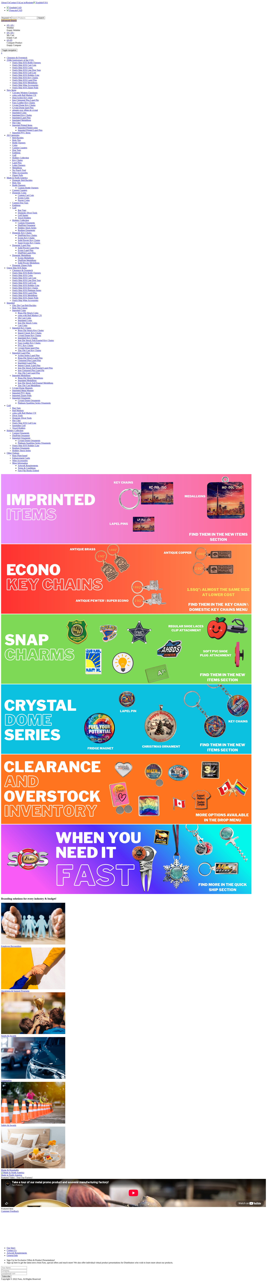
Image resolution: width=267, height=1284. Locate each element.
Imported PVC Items (21, 133)
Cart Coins (22, 325)
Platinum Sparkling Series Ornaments (34, 403)
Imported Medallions (21, 375)
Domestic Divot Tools (27, 213)
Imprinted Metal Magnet (23, 390)
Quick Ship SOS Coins (22, 67)
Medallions (17, 168)
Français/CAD (15, 10)
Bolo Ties (16, 140)
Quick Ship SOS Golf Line (24, 72)
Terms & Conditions (27, 468)
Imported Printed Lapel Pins (30, 130)
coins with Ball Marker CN (24, 95)
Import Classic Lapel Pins (29, 365)
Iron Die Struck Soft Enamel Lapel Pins (35, 368)
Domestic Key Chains (22, 233)
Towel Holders (24, 218)
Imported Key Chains (21, 328)
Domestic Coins (19, 193)
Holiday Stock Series (27, 228)
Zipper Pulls (17, 175)
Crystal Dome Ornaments (29, 400)
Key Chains (17, 160)
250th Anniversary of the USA (20, 60)
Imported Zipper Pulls (21, 395)
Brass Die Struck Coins (28, 313)
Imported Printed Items (22, 125)
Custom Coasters (19, 148)
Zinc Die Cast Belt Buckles (24, 305)
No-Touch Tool (19, 170)
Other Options (13, 453)
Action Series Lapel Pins (28, 355)
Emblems (16, 153)
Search (41, 18)
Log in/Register (26, 2)
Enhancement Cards (21, 458)
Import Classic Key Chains (29, 333)
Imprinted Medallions (21, 120)
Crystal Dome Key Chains (23, 105)
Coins (14, 145)
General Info (12, 1255)
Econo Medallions (26, 258)
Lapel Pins (17, 163)
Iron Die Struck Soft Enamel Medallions (35, 383)
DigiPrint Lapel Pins (27, 253)
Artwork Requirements (28, 465)
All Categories (13, 135)
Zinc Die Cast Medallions (29, 385)
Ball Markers (18, 410)
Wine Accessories (20, 173)
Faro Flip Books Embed (28, 470)
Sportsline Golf (19, 425)
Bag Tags (22, 210)
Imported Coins (19, 310)
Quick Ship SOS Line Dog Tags (26, 70)
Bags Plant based (19, 455)
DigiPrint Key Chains (27, 235)
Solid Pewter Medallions (28, 263)
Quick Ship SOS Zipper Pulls (25, 87)
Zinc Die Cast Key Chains (29, 350)
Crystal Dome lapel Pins (23, 108)
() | (9, 25)
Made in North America (17, 178)
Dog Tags (16, 150)
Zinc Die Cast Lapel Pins (29, 373)
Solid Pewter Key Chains (29, 240)
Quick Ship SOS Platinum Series (26, 290)
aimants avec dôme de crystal (25, 110)
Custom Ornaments (26, 223)
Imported (11, 303)
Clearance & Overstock (17, 57)
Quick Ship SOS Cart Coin (24, 65)
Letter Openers (18, 165)
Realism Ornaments (26, 230)
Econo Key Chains (26, 238)
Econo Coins (23, 198)
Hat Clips (16, 123)
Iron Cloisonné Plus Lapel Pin (25, 100)
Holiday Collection (20, 158)
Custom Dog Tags (20, 203)
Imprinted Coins (19, 113)
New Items (11, 90)
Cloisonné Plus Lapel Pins (29, 360)
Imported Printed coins (28, 128)
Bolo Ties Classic (20, 308)
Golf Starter (23, 215)
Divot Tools (17, 415)
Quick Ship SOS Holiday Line (25, 75)
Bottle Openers (18, 143)
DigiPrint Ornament (26, 225)
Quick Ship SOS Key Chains (25, 77)
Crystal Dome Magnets (22, 388)
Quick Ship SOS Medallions (24, 82)
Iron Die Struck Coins (27, 323)
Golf (14, 155)
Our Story (11, 1248)
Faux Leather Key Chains (23, 102)
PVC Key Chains (25, 345)
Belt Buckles (18, 138)
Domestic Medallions (21, 255)
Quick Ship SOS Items (17, 268)
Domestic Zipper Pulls (22, 265)
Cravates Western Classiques (24, 92)
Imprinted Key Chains (22, 115)
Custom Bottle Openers (28, 188)
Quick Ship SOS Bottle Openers (26, 62)
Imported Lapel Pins (21, 353)
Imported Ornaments (21, 398)
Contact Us (15, 2)
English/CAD (15, 7)
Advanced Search (9, 20)
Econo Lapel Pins (25, 250)
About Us (5, 2)
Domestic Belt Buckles (22, 180)
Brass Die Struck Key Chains (31, 330)
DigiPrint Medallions (27, 260)
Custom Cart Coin (26, 195)
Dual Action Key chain (22, 97)
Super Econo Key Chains (29, 243)
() (8, 40)
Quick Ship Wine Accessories (25, 85)
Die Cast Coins (24, 318)
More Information (20, 463)
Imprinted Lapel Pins (21, 118)
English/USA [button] (41, 2)
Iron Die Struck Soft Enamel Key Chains (36, 340)
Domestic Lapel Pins (21, 245)
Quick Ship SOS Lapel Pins (24, 80)
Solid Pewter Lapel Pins (28, 248)
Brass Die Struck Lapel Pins (30, 358)
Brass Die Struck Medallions (30, 378)
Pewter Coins (24, 200)
